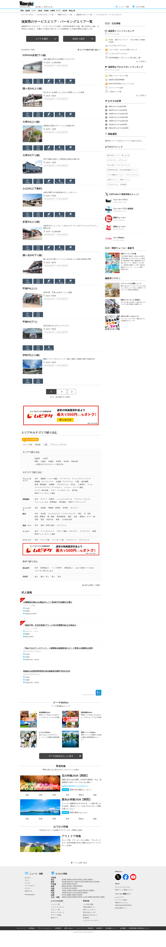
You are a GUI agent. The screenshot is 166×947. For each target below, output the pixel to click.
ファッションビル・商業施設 (46, 502)
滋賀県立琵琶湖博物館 (116, 80)
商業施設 (26, 499)
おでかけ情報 (140, 7)
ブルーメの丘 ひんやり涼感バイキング (123, 50)
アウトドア (27, 540)
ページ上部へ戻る (80, 863)
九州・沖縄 (55, 897)
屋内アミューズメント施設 (45, 493)
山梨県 (64, 884)
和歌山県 (72, 11)
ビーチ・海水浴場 (41, 490)
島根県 (85, 893)
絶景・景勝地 (40, 516)
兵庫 (54, 795)
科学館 (65, 508)
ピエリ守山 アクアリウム (118, 46)
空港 (36, 519)
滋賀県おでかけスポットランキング (125, 67)
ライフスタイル (30, 885)
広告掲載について (111, 928)
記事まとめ (28, 891)
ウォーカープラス (27, 15)
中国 (52, 893)
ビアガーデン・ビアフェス (116, 160)
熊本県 (80, 897)
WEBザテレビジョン (122, 903)
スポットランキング (57, 912)
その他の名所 (67, 519)
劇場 (94, 531)
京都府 (46, 11)
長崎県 (74, 897)
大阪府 (40, 11)
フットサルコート (47, 531)
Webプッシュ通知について (124, 890)
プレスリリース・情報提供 (84, 928)
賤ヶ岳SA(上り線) (32, 88)
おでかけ (28, 877)
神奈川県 (70, 882)
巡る (59, 577)
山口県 (74, 893)
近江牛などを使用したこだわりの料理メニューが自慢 (63, 92)
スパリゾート (62, 525)
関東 (52, 882)
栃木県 (91, 882)
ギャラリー (74, 508)
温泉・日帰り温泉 (47, 525)
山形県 (85, 879)
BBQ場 (37, 445)
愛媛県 (69, 895)
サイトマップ (21, 928)
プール (89, 484)
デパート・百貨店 (47, 499)
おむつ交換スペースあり (84, 568)
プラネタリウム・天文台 (66, 484)
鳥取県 (80, 893)
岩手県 (74, 879)
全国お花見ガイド (89, 907)
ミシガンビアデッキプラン (118, 54)
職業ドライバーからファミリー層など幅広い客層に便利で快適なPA (69, 359)
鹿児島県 (96, 897)
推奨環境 (58, 928)
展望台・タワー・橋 (87, 516)
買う (53, 577)
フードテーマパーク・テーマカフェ (48, 487)
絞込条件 (26, 568)
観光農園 (84, 481)
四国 (52, 895)
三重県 (74, 886)
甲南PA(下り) (30, 321)
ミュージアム (27, 509)
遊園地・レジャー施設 (49, 479)
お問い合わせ (68, 928)
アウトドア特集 (71, 836)
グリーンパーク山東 (116, 88)
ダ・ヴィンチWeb (121, 900)
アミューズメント (27, 480)
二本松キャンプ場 (115, 92)
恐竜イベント (124, 180)
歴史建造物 (61, 516)
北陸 (52, 888)
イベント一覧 (55, 904)
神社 (79, 514)
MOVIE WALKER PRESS (123, 905)
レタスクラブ (119, 897)
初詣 (42, 519)
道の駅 (43, 514)
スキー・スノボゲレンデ (60, 490)
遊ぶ (36, 577)
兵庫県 (52, 11)
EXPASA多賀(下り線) (34, 55)
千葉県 (76, 882)
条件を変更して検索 (92, 585)
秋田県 (80, 879)
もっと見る (140, 61)
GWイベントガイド (89, 910)
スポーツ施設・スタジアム (67, 531)
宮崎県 (90, 897)
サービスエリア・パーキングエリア (56, 65)
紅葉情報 (86, 918)
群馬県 (86, 882)
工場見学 (81, 484)
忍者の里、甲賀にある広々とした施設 (57, 292)
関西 (22, 11)
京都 (40, 795)
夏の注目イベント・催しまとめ (118, 155)
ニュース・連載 (124, 7)
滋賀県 (27, 11)
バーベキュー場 (58, 540)
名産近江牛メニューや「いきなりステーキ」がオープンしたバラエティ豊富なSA (70, 227)
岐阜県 (69, 886)
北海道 (53, 877)
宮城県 (64, 879)
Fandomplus (30, 894)
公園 (45, 445)
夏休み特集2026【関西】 (77, 799)
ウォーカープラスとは (122, 887)
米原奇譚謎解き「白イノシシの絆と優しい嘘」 (125, 58)
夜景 (57, 519)
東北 (52, 880)
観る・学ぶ (45, 577)
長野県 (69, 884)
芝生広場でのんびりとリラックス (56, 326)
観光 (24, 514)
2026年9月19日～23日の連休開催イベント (122, 170)
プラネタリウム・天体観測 (116, 184)
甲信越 (53, 884)
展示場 (74, 490)
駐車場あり (45, 568)
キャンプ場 (27, 445)
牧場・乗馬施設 (41, 484)
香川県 (64, 895)
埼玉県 (81, 882)
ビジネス (28, 888)
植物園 (51, 484)
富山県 (69, 888)
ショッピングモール (64, 499)
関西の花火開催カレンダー (76, 790)
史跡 (75, 516)
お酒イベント (112, 180)
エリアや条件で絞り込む (89, 50)
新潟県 (74, 884)
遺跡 (69, 516)
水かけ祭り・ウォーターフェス (118, 165)
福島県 (90, 879)
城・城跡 (50, 516)
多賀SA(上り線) (31, 221)
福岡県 (64, 897)
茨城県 (97, 882)
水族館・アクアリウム (64, 481)
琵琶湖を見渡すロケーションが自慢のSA (58, 126)
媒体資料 (99, 928)
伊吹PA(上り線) (31, 355)
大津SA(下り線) (31, 155)
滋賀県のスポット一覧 (84, 15)
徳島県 (74, 895)
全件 (36, 479)
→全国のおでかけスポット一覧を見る (49, 464)
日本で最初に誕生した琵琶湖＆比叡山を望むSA (61, 159)
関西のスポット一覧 (65, 15)
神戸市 (58, 11)
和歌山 (81, 795)
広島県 (64, 893)
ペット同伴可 (57, 568)
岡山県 (69, 893)
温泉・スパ (27, 525)
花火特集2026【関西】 (75, 775)
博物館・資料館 (54, 508)
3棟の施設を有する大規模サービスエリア (59, 59)
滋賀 (94, 795)
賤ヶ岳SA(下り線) (32, 255)
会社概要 (123, 928)
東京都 (64, 882)
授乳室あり (68, 568)
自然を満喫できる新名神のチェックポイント (60, 192)
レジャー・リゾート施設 (73, 487)
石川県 (64, 888)
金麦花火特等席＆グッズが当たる (74, 786)
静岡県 (80, 886)
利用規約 (32, 928)
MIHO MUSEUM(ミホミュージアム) (121, 84)
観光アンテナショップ (77, 502)
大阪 (27, 795)
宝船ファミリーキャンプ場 (118, 76)
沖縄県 (102, 897)
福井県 (74, 888)
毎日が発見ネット (121, 908)
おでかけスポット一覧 (45, 15)
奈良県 (64, 11)
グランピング (84, 540)
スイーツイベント (132, 175)
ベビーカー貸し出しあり (44, 571)
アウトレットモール (58, 445)
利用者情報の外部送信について (139, 928)
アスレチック (71, 540)
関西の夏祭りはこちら (74, 812)
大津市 (33, 11)
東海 (52, 886)
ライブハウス (85, 531)
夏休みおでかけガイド (90, 915)
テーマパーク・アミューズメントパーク (75, 479)
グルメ (27, 880)
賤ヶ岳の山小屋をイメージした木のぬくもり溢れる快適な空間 (67, 259)
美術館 (43, 508)
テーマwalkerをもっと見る (61, 756)
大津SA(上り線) (31, 121)
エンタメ (26, 531)
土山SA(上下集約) (32, 188)
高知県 (80, 895)
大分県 (85, 897)
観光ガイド (54, 918)
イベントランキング (57, 907)
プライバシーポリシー (45, 928)
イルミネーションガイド (91, 920)
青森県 (69, 879)
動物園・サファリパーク (44, 481)
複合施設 (62, 502)
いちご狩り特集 (88, 904)
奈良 (67, 795)
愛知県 (64, 886)
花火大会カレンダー (89, 912)
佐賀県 (69, 897)
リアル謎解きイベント (115, 175)
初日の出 (50, 519)
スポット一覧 (55, 910)
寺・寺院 (87, 514)
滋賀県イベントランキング (121, 31)
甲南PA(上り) (30, 288)
